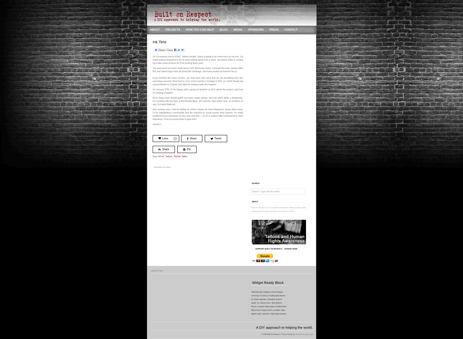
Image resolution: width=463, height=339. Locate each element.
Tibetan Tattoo (180, 156)
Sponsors (256, 29)
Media (237, 29)
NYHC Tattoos (165, 156)
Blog (224, 29)
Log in (311, 334)
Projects (172, 29)
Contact (291, 29)
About (155, 29)
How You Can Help (200, 29)
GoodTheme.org (302, 334)
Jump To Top (156, 271)
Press (274, 29)
